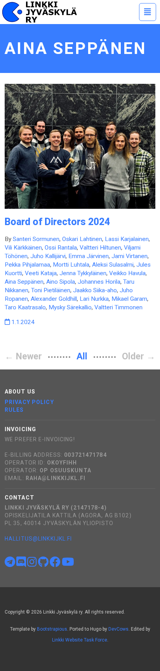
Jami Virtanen (129, 256)
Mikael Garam (129, 298)
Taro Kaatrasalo (25, 307)
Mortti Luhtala (71, 264)
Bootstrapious (52, 629)
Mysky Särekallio (70, 307)
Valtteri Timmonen (118, 307)
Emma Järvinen (88, 256)
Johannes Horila (99, 281)
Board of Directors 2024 (57, 221)
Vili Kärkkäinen (23, 247)
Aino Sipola (60, 281)
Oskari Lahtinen (82, 239)
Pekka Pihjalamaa (27, 264)
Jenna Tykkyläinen (82, 273)
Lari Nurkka (94, 298)
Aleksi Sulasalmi (113, 264)
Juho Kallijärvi (48, 256)
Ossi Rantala (61, 247)
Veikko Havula (127, 273)
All (82, 356)
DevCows (118, 629)
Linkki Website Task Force (79, 640)
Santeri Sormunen (36, 239)
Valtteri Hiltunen (100, 247)
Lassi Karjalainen (127, 239)
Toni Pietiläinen (50, 290)
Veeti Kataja (41, 273)
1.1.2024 (22, 322)
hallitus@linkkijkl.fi (38, 539)
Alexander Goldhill (54, 298)
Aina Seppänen (24, 281)
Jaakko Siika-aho (95, 290)
